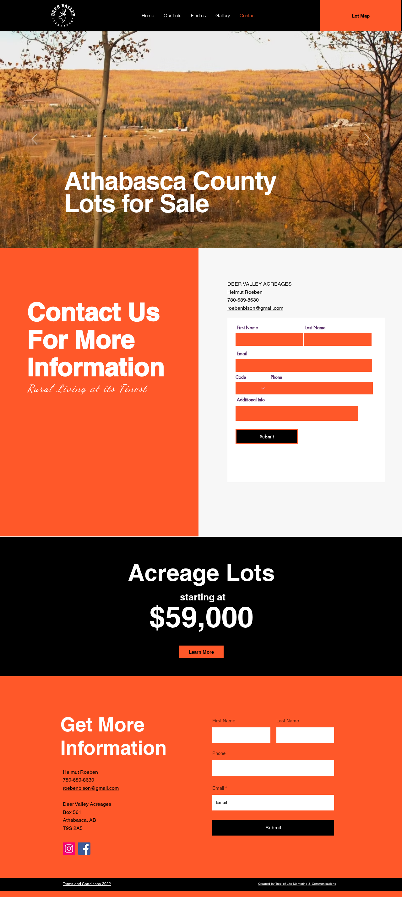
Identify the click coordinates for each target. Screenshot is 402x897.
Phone (276, 377)
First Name (247, 327)
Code (241, 377)
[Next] (368, 139)
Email (242, 353)
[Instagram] (69, 848)
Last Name (315, 327)
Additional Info (251, 400)
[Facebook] (84, 848)
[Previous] (34, 139)
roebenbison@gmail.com (255, 308)
